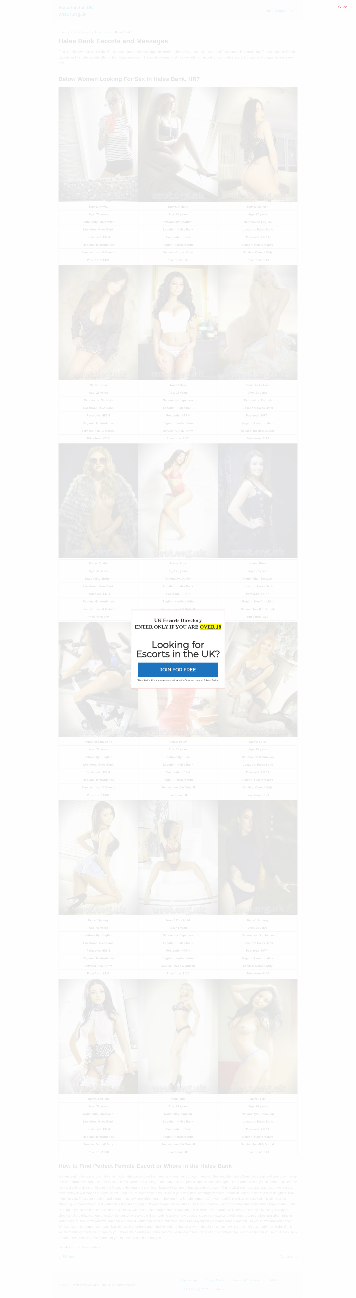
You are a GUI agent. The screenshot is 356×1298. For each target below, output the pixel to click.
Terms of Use (192, 680)
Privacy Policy (211, 680)
